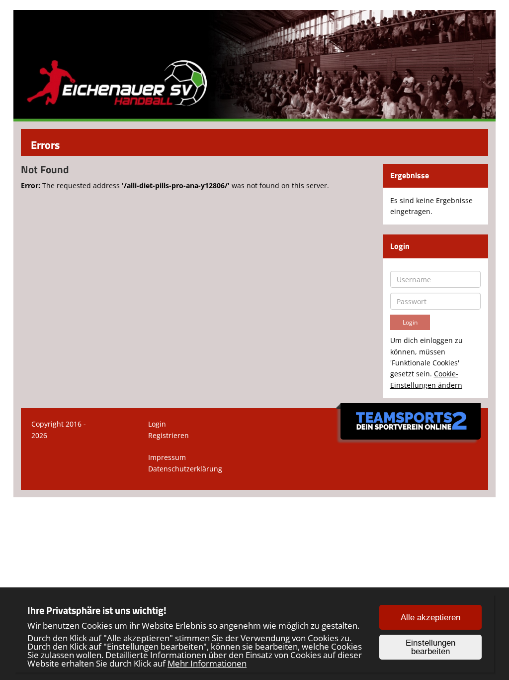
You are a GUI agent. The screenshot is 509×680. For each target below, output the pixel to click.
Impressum (167, 457)
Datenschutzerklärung (185, 468)
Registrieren (168, 435)
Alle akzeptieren (430, 617)
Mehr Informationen (207, 663)
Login (157, 424)
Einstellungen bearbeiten (430, 647)
